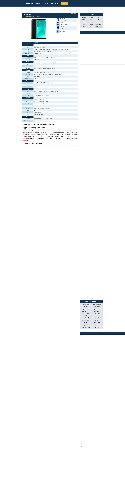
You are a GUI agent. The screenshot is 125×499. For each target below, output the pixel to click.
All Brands (98, 26)
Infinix (83, 26)
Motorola (91, 26)
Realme (91, 17)
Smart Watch (54, 3)
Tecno (83, 24)
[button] (41, 3)
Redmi (98, 17)
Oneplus (91, 22)
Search (64, 3)
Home (25, 16)
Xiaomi (83, 19)
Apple (98, 22)
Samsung (84, 17)
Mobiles (30, 16)
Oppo (34, 16)
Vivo (91, 19)
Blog (46, 3)
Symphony (98, 24)
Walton (91, 24)
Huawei (84, 22)
